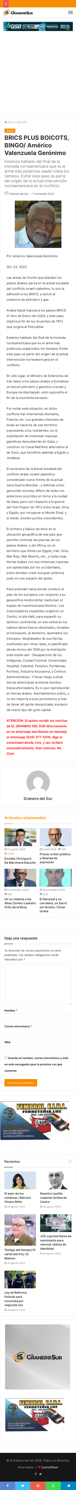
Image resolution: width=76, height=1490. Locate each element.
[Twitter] (40, 1474)
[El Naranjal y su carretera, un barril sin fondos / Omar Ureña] (56, 878)
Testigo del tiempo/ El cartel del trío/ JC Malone (19, 1254)
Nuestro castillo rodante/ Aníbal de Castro (53, 1197)
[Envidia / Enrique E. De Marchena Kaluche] (20, 837)
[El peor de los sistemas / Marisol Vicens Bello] (20, 1180)
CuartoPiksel (49, 1467)
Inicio (11, 122)
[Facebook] (35, 1474)
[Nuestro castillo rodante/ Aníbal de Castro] (56, 1180)
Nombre (10, 1010)
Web (7, 1042)
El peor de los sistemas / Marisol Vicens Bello (17, 1197)
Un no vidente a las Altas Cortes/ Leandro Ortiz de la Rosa (20, 903)
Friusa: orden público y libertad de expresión (55, 858)
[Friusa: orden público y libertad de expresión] (56, 837)
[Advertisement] (38, 75)
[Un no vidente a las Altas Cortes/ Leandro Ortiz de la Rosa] (20, 878)
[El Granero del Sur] (18, 12)
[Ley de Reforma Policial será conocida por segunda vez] (20, 1279)
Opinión (22, 122)
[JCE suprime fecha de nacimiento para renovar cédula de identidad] (56, 1223)
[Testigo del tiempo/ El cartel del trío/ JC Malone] (20, 1230)
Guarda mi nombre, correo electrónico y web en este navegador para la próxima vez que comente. (36, 1064)
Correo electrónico (18, 1026)
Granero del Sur (19, 193)
